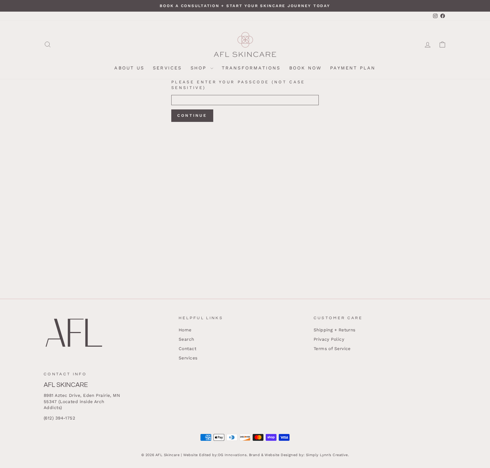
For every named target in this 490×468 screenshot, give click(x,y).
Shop (200, 68)
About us (129, 68)
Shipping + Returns (335, 330)
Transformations (251, 68)
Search (186, 339)
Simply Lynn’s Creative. (327, 455)
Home (185, 330)
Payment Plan (352, 68)
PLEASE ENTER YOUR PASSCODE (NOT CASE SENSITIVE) (238, 85)
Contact (187, 348)
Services (167, 68)
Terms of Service (332, 348)
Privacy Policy (329, 339)
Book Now (305, 68)
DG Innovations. (233, 455)
